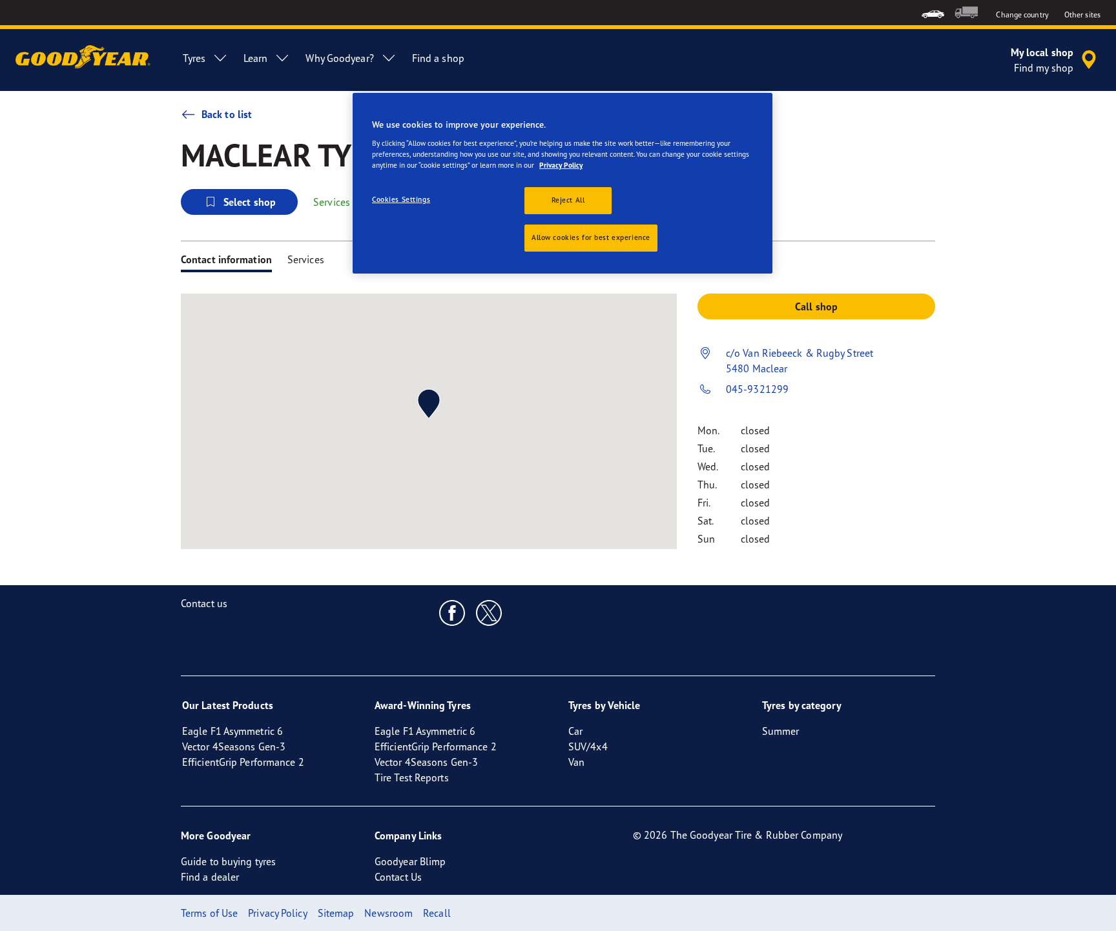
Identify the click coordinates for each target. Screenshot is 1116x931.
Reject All (568, 200)
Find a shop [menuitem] (438, 58)
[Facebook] (452, 612)
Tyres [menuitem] (194, 58)
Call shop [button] (816, 306)
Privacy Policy (561, 165)
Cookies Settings (401, 199)
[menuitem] (933, 12)
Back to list (227, 114)
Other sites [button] (1082, 14)
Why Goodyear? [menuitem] (339, 58)
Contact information (226, 259)
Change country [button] (1022, 14)
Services (305, 259)
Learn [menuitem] (255, 58)
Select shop (249, 201)
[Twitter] (489, 612)
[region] (562, 183)
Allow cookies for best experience (591, 237)
